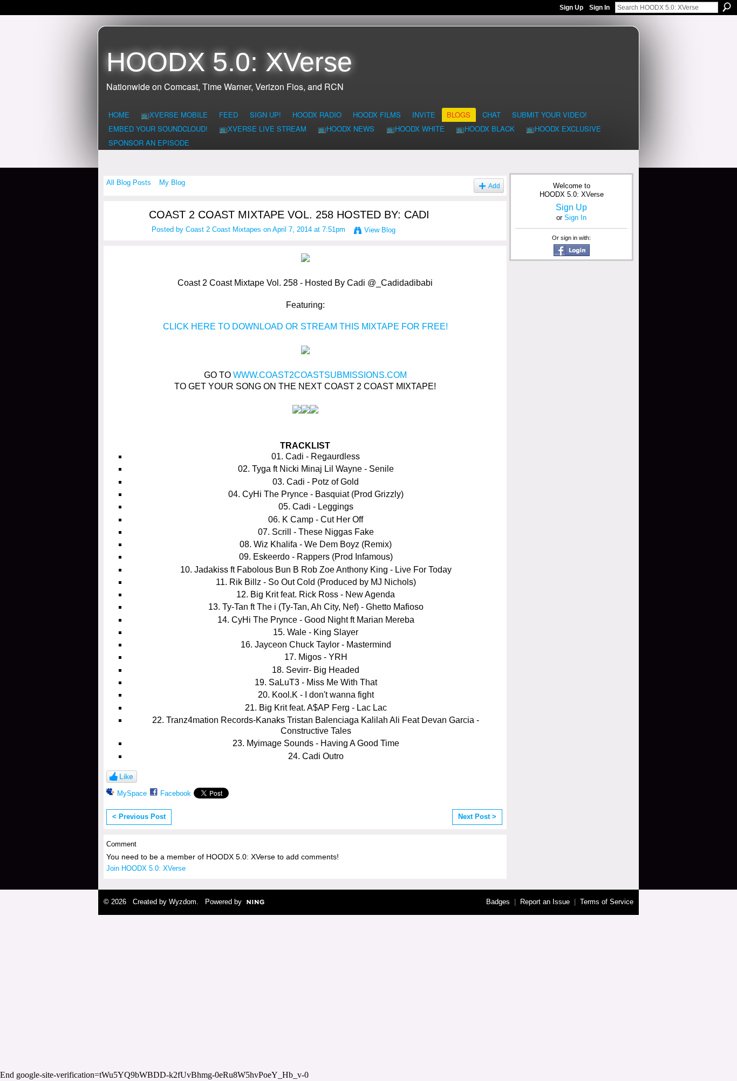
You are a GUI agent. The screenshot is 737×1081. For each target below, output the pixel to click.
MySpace (132, 793)
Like (126, 776)
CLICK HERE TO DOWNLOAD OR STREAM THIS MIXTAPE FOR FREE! (305, 326)
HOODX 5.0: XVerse (229, 62)
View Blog (379, 230)
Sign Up (571, 7)
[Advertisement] (368, 990)
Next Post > (477, 817)
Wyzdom (182, 902)
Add (494, 185)
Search (726, 7)
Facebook (175, 793)
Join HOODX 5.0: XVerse (146, 868)
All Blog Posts (128, 182)
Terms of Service (606, 902)
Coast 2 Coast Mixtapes (223, 229)
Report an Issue (545, 902)
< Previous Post (139, 817)
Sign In (599, 7)
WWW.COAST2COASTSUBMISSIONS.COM (320, 375)
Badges (498, 902)
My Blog (172, 182)
